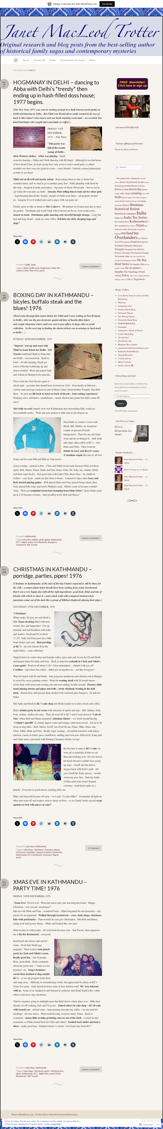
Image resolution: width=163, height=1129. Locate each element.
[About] (119, 427)
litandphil (122, 326)
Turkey (125, 275)
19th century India (123, 178)
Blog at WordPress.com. (23, 1114)
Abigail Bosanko (125, 354)
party (42, 270)
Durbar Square (127, 197)
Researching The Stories (72, 60)
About (26, 60)
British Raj (135, 189)
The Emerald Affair (122, 256)
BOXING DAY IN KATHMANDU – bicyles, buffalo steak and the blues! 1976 (53, 301)
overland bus (130, 233)
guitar (47, 539)
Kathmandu (30, 536)
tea (139, 249)
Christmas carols (41, 1071)
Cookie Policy (56, 1124)
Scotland (119, 245)
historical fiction (127, 208)
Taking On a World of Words (130, 330)
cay (143, 193)
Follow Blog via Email (125, 375)
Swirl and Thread (125, 313)
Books (53, 60)
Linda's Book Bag (125, 333)
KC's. (18, 542)
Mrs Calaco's (131, 226)
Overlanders (126, 237)
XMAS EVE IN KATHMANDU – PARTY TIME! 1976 (50, 885)
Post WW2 (119, 242)
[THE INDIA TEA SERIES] (123, 432)
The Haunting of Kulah (128, 260)
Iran (116, 221)
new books (123, 229)
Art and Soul (123, 337)
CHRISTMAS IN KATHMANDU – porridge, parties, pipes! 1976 (52, 572)
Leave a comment (90, 266)
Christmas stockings (25, 852)
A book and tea (124, 358)
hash (37, 268)
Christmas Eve (56, 1071)
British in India (122, 189)
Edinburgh (128, 201)
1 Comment (93, 848)
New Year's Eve (32, 270)
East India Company (140, 197)
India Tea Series (135, 217)
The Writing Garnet (126, 316)
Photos (145, 238)
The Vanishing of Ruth (134, 271)
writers (123, 279)
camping (136, 193)
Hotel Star (57, 852)
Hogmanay (45, 268)
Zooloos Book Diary (127, 309)
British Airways (138, 185)
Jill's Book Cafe (124, 340)
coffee (147, 193)
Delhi (27, 264)
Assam (141, 181)
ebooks (122, 201)
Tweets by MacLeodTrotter (126, 149)
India (33, 264)
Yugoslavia (139, 279)
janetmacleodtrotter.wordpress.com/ (133, 347)
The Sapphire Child (137, 264)
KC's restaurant (35, 855)
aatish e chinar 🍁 (125, 365)
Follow (121, 403)
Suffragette (128, 245)
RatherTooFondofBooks (128, 351)
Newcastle (132, 229)
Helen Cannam (124, 361)
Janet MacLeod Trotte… (134, 459)
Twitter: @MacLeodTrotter (129, 143)
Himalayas (137, 204)
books (128, 185)
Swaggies (119, 249)
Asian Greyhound (128, 181)
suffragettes (137, 245)
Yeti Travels (32, 544)
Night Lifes (44, 1073)
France (135, 201)
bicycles (27, 539)
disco (18, 1073)
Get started (107, 4)
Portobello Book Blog (127, 320)
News (92, 60)
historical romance (125, 213)
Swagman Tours (131, 249)
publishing (127, 242)
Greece (125, 205)
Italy (127, 221)
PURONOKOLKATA (126, 323)
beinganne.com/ (125, 306)
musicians (47, 855)
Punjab (134, 241)
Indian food (119, 218)
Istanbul (122, 221)
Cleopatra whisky (44, 852)
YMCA (129, 279)
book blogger (120, 185)
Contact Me (39, 60)
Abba (25, 268)
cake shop (30, 846)
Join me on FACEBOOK (127, 127)
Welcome (122, 302)
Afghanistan (134, 178)
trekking (118, 275)
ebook (117, 201)
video (131, 276)
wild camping (138, 276)
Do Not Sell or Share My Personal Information (56, 1114)
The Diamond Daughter (140, 252)
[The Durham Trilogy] (141, 434)
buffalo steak (38, 539)
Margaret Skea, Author (127, 344)
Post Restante (40, 542)
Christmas (38, 849)
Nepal (24, 542)
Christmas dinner (52, 849)
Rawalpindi (143, 241)
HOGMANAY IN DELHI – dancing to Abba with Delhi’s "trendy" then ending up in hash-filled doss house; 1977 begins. (56, 92)
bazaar (146, 182)
